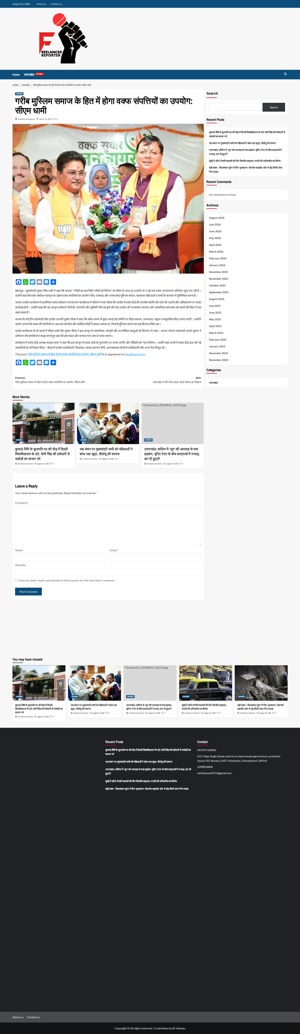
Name (19, 550)
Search (212, 93)
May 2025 (215, 319)
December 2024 (218, 353)
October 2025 (217, 285)
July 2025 (215, 305)
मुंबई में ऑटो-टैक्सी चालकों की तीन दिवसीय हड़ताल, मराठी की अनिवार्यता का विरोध (245, 160)
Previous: (50, 380)
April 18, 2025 (45, 119)
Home (16, 74)
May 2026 (215, 238)
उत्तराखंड (33, 74)
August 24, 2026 (43, 463)
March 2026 (216, 251)
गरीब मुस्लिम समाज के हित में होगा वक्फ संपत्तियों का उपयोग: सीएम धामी (64, 354)
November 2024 (218, 359)
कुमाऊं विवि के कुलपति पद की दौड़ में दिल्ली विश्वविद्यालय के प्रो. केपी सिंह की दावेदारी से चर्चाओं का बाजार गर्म (42, 454)
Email (114, 550)
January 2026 (217, 265)
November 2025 (218, 278)
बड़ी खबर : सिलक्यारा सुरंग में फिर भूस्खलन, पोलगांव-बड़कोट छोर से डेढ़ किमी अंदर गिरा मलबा (245, 169)
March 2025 (216, 332)
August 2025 (216, 299)
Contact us (56, 3)
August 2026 (216, 217)
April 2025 (215, 326)
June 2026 (215, 231)
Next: (177, 380)
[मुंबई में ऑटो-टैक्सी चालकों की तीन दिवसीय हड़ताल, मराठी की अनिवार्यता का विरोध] (205, 683)
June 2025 (215, 312)
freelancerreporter (26, 119)
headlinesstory (135, 354)
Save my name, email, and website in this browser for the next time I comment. (67, 580)
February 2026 (218, 258)
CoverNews (161, 1028)
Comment (22, 502)
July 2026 (215, 224)
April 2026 (215, 244)
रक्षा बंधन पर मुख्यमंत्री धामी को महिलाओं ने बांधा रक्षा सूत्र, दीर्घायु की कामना (106, 451)
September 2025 (219, 292)
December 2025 (218, 271)
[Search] (285, 74)
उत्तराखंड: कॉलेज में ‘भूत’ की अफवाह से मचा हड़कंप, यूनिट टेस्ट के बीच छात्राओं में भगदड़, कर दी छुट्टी (245, 152)
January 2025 (217, 346)
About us (41, 3)
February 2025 (218, 339)
